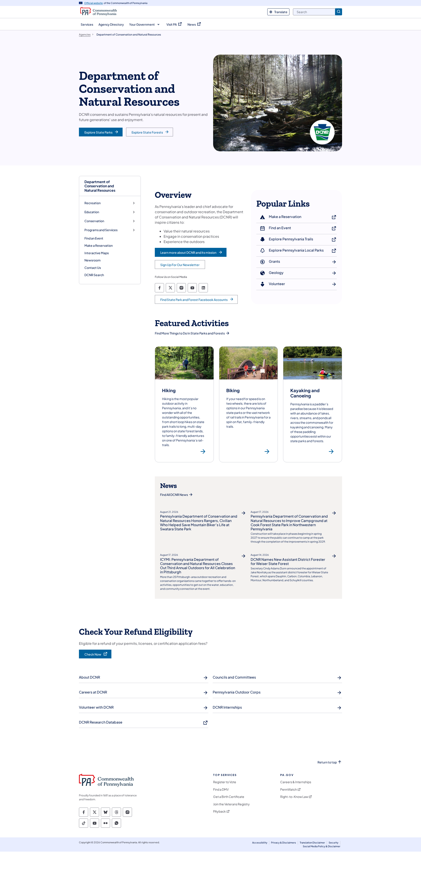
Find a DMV (221, 789)
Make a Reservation (98, 245)
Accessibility (259, 842)
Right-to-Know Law (294, 797)
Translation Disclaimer (312, 842)
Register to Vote (224, 782)
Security (333, 842)
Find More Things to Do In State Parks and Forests (190, 333)
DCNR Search (94, 275)
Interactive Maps (96, 253)
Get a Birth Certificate (228, 797)
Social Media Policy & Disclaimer (321, 846)
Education (91, 212)
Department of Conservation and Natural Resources (99, 186)
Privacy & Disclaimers (283, 842)
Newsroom (92, 260)
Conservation (94, 221)
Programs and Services (101, 230)
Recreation (92, 203)
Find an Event (93, 238)
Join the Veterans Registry (231, 804)
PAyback (219, 811)
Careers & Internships (295, 782)
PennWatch (288, 789)
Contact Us (92, 268)
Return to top (327, 762)
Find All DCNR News (174, 495)
